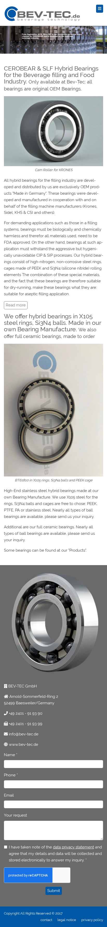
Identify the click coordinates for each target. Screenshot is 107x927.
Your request (15, 815)
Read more (16, 305)
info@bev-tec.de (23, 734)
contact (46, 920)
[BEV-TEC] (99, 9)
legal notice (66, 920)
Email (9, 795)
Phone (11, 775)
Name (10, 755)
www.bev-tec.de (23, 744)
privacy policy (92, 920)
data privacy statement (73, 847)
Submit (53, 890)
